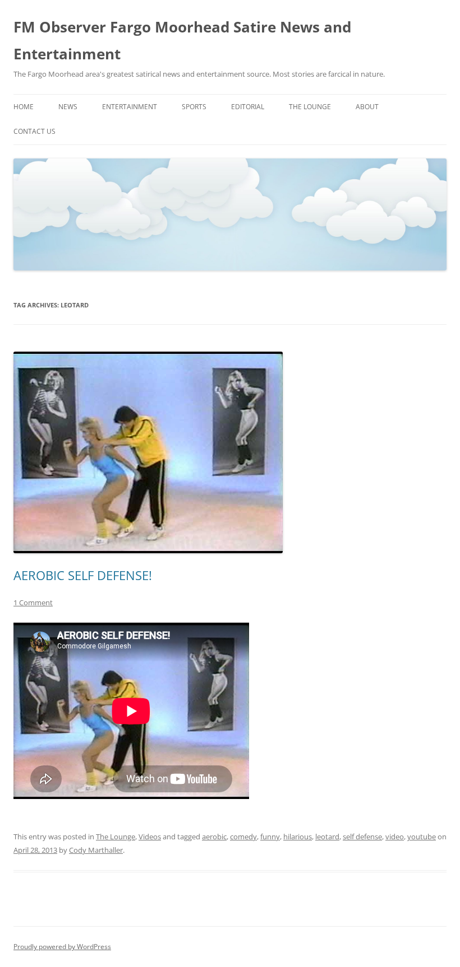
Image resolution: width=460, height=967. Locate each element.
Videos (150, 836)
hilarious (297, 836)
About (367, 106)
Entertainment (129, 106)
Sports (194, 106)
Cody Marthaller (96, 850)
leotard (327, 836)
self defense (362, 836)
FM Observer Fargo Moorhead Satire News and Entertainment (182, 40)
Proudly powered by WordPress (62, 946)
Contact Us (34, 131)
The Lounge (310, 106)
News (67, 106)
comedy (243, 836)
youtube (421, 836)
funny (270, 836)
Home (23, 106)
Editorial (247, 106)
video (394, 836)
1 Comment (33, 602)
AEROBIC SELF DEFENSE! (82, 575)
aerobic (214, 836)
